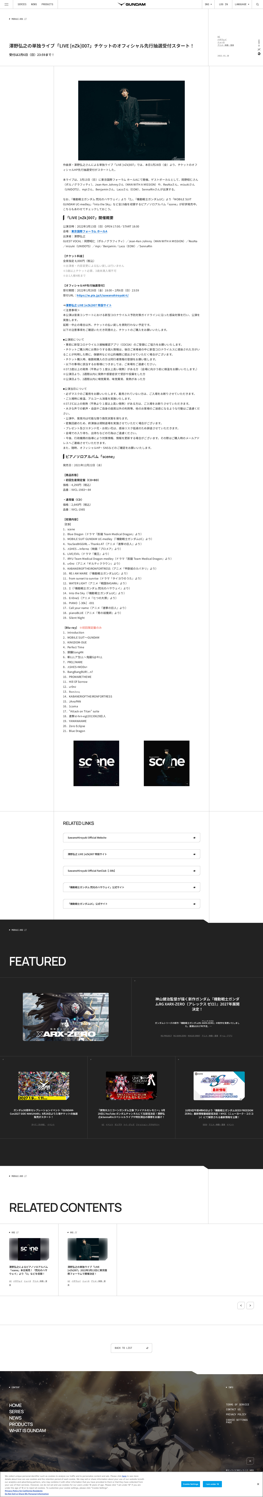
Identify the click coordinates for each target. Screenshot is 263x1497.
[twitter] (258, 49)
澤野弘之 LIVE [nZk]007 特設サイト (89, 305)
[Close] (258, 1484)
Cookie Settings (190, 1484)
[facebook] (259, 53)
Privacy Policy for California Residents (23, 1491)
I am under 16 (212, 1484)
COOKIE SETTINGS (240, 1421)
